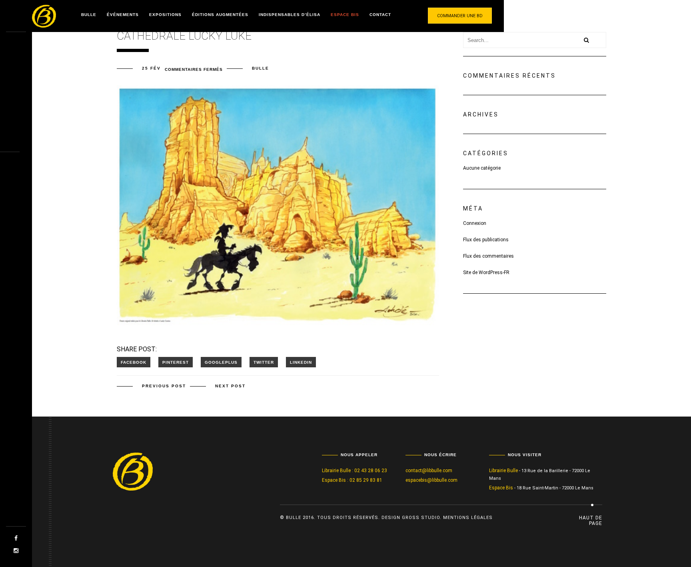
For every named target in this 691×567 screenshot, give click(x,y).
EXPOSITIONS (165, 14)
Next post (230, 386)
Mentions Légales (468, 517)
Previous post (164, 386)
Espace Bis (345, 14)
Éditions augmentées (220, 14)
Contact (380, 14)
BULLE (260, 68)
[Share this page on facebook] (133, 362)
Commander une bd (460, 15)
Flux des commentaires (488, 256)
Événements (123, 14)
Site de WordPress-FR (486, 272)
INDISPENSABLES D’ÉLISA (289, 14)
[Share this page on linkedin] (301, 362)
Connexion (474, 223)
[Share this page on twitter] (264, 362)
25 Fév (151, 68)
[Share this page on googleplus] (221, 362)
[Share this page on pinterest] (175, 362)
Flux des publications (486, 239)
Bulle (88, 14)
